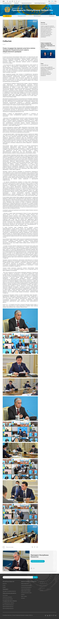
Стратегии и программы (7, 597)
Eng (55, 1)
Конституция (5, 595)
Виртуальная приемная (37, 561)
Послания (51, 16)
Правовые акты (22, 16)
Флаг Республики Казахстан (8, 604)
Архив (41, 590)
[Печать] (37, 546)
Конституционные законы (8, 598)
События (7, 16)
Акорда (4, 587)
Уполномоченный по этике (26, 592)
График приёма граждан (25, 590)
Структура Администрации (26, 585)
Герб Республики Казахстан (8, 606)
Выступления (37, 16)
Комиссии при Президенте (26, 587)
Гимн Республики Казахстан (8, 608)
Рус (52, 1)
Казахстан (5, 583)
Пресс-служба (24, 596)
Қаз (49, 1)
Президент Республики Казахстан (9, 591)
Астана (4, 585)
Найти (35, 577)
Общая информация (25, 583)
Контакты (23, 598)
